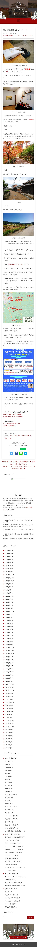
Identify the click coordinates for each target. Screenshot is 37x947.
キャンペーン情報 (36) (11, 816)
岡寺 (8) (7, 779)
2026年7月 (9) (9, 553)
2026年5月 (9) (9, 559)
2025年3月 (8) (9, 602)
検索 (30, 918)
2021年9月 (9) (9, 729)
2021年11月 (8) (9, 723)
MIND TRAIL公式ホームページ (17, 264)
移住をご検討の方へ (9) (11, 828)
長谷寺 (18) (8, 770)
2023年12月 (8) (9, 647)
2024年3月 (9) (9, 638)
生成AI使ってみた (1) (11, 870)
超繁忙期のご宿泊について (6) (13, 861)
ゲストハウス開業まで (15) (12, 843)
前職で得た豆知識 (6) (11, 907)
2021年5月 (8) (9, 742)
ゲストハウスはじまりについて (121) (15, 876)
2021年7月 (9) (9, 736)
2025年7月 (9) (9, 590)
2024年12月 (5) (9, 611)
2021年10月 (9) (9, 726)
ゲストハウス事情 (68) (11, 873)
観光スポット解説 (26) (11, 819)
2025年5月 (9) (9, 596)
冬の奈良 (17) (9, 813)
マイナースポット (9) (11, 806)
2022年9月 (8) (9, 693)
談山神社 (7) (8, 791)
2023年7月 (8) (9, 663)
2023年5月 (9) (9, 669)
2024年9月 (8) (9, 620)
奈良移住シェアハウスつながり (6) (15, 867)
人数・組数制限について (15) (13, 852)
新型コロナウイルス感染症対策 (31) (15, 837)
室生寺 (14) (8, 776)
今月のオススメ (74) (11, 794)
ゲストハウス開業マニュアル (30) (14, 846)
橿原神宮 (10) (9, 761)
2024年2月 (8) (9, 641)
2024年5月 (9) (9, 632)
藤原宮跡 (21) (9, 797)
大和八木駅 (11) (9, 767)
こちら (6, 71)
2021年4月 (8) (9, 745)
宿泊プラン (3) (9, 803)
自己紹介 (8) (8, 892)
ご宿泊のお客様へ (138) (12, 840)
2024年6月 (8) (9, 629)
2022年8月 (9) (9, 696)
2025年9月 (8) (9, 584)
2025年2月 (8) (9, 605)
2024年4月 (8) (9, 635)
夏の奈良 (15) (9, 822)
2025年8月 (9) (9, 587)
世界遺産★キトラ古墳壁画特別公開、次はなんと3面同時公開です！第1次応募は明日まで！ (18, 525)
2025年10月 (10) (9, 581)
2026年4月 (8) (9, 562)
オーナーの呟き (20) (11, 864)
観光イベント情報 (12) (11, 895)
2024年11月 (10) (9, 614)
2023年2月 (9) (9, 678)
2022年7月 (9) (9, 699)
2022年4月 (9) (9, 708)
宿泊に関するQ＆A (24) (11, 858)
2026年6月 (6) (9, 556)
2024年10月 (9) (9, 617)
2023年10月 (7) (9, 653)
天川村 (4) (8, 800)
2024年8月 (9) (9, 623)
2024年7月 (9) (9, 626)
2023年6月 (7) (9, 666)
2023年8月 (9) (9, 660)
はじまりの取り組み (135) (12, 834)
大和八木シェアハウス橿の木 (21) (14, 849)
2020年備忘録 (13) (10, 879)
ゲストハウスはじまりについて (24, 35)
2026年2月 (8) (9, 568)
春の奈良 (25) (9, 788)
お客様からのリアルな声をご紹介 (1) (15, 885)
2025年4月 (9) (9, 599)
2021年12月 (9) (9, 720)
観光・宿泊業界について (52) (13, 882)
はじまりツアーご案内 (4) (12, 898)
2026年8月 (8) (9, 550)
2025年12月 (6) (9, 575)
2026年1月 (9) (9, 572)
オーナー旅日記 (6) (10, 904)
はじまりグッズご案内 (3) (12, 901)
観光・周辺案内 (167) (11, 758)
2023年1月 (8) (9, 681)
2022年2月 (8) (9, 714)
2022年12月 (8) (9, 684)
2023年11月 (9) (9, 650)
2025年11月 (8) (9, 578)
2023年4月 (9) (9, 672)
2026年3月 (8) (9, 565)
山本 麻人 (18, 495)
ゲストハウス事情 (8, 35)
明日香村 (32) (9, 785)
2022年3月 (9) (9, 711)
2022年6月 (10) (9, 702)
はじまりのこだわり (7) (11, 855)
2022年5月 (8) (9, 705)
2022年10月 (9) (9, 690)
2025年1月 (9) (9, 608)
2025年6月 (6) (9, 593)
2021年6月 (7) (9, 739)
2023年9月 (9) (9, 657)
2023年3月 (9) (9, 675)
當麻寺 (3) (8, 773)
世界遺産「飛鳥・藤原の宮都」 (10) (15, 831)
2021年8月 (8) (9, 732)
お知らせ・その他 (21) (11, 889)
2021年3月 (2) (9, 748)
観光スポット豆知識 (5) (11, 825)
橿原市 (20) (8, 782)
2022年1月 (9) (9, 717)
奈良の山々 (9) (9, 810)
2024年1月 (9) (9, 644)
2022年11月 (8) (9, 687)
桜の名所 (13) (9, 764)
